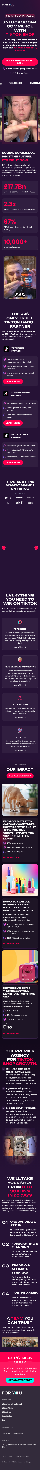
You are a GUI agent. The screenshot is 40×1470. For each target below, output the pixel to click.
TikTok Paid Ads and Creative (12, 1404)
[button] (36, 5)
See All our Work (20, 776)
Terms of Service (22, 1456)
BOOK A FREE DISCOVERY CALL (20, 61)
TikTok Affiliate (7, 1408)
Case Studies (7, 1416)
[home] (8, 5)
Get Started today (20, 1380)
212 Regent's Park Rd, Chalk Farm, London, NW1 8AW (19, 1446)
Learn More (13, 381)
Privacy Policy (7, 1456)
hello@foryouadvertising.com (13, 1433)
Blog (3, 1420)
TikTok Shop (6, 1412)
